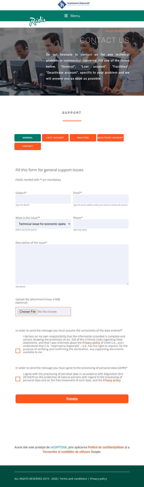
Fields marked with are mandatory (38, 179)
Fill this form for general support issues (49, 169)
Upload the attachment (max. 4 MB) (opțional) (38, 301)
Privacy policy (91, 342)
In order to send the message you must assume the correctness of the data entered (69, 330)
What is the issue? (28, 218)
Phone (77, 218)
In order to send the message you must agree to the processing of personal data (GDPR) (71, 368)
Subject (21, 193)
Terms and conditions (73, 478)
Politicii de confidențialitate (106, 447)
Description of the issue (31, 242)
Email (77, 193)
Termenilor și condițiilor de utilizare (66, 452)
